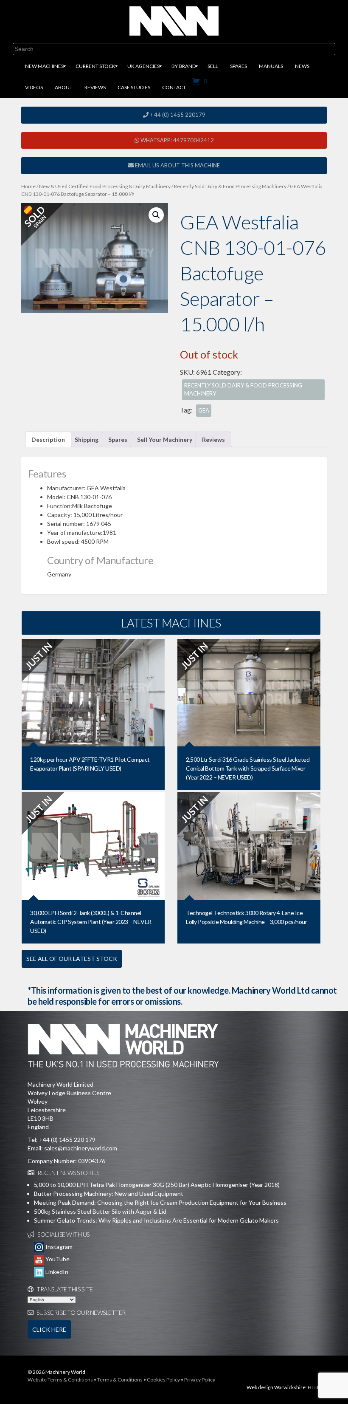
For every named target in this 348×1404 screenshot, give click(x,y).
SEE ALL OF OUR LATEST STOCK (71, 958)
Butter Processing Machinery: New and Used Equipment (108, 1193)
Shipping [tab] (86, 439)
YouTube (57, 1259)
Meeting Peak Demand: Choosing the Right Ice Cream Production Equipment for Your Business (160, 1202)
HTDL (314, 1387)
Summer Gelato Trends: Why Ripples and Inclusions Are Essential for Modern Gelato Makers (156, 1220)
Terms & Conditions (120, 1379)
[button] (156, 215)
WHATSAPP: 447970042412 (176, 140)
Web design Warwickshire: (277, 1387)
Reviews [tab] (213, 439)
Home (28, 186)
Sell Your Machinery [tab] (164, 439)
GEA (203, 410)
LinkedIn (56, 1271)
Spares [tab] (117, 439)
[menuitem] (44, 66)
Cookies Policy (163, 1379)
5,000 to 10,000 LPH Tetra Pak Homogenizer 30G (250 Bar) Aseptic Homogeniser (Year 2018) (157, 1184)
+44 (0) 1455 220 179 (67, 1139)
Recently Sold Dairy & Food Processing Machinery (230, 186)
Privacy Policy (199, 1379)
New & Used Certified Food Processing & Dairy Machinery (105, 186)
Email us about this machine (177, 165)
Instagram (58, 1246)
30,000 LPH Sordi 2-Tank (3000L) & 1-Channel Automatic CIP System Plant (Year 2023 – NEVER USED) (91, 921)
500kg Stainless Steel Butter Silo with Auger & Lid (100, 1211)
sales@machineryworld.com (80, 1148)
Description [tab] (48, 439)
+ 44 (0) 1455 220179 (177, 114)
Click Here (49, 1329)
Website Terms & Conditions (60, 1379)
